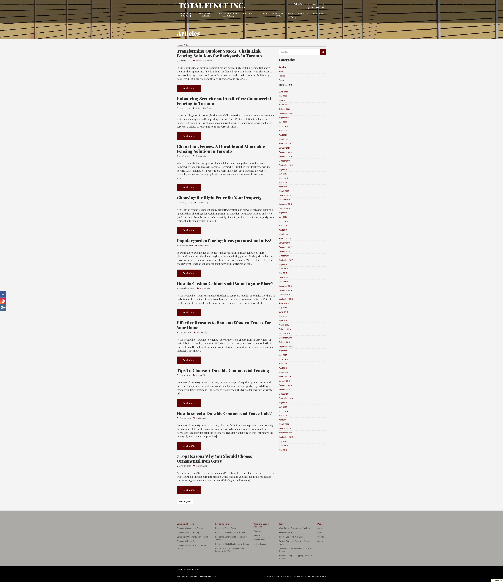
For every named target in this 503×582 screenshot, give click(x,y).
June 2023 (283, 91)
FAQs (290, 13)
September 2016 (286, 299)
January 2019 (284, 199)
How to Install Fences (288, 532)
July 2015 (283, 355)
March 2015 (284, 372)
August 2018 (284, 212)
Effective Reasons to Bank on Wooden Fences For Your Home (224, 325)
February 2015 (285, 376)
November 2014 (285, 389)
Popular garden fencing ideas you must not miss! (224, 240)
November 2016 (285, 290)
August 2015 (284, 350)
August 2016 (284, 303)
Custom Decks (259, 539)
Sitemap (320, 536)
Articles (263, 13)
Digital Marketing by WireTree (315, 576)
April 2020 (283, 135)
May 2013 (283, 450)
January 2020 (284, 147)
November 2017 (285, 251)
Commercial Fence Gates (187, 541)
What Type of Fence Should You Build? (295, 528)
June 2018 (283, 221)
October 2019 (284, 160)
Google (320, 541)
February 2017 (285, 277)
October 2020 (284, 109)
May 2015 (283, 363)
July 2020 (283, 122)
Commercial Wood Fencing (188, 532)
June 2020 (283, 126)
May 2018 (283, 225)
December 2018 (285, 204)
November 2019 (285, 156)
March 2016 (284, 324)
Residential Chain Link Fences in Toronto (232, 544)
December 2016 (285, 286)
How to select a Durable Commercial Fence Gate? (224, 413)
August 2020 (284, 117)
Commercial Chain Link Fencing (190, 528)
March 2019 (284, 191)
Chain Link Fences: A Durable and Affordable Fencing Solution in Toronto (221, 148)
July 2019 (283, 173)
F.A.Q (197, 569)
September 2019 (286, 165)
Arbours (256, 535)
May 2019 (283, 182)
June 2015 (283, 359)
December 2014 (285, 385)
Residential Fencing (205, 14)
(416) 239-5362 (316, 7)
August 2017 (284, 264)
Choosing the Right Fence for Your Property (219, 197)
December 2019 (285, 152)
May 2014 (283, 415)
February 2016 (285, 329)
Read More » (189, 88)
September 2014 (286, 398)
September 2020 (286, 113)
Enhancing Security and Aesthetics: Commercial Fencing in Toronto (224, 101)
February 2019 (285, 195)
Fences (209, 60)
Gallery (292, 17)
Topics (281, 523)
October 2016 (284, 294)
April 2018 (283, 229)
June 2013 (283, 445)
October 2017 (284, 255)
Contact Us (318, 13)
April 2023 (283, 100)
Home (179, 45)
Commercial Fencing (186, 14)
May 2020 (283, 130)
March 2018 (284, 234)
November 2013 (285, 432)
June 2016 (283, 311)
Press (281, 80)
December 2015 (285, 337)
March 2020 (284, 139)
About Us (302, 13)
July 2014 (283, 406)
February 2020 (285, 143)
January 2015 (284, 381)
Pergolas (257, 531)
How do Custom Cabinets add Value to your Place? (225, 283)
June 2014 (283, 411)
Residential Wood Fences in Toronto (230, 532)
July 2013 (283, 441)
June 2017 (283, 268)
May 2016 (283, 316)
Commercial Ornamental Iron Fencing (192, 536)
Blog (204, 60)
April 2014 (283, 419)
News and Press (278, 14)
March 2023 (284, 104)
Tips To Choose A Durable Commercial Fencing (223, 370)
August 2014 (284, 402)
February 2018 (285, 238)
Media (319, 523)
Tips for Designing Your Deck (291, 536)
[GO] (323, 52)
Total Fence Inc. (212, 5)
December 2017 (285, 247)
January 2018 (284, 242)
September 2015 (286, 346)
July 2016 (283, 307)
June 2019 (283, 178)
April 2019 (283, 186)
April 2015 (283, 368)
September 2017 (286, 260)
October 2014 (284, 393)
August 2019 (284, 169)
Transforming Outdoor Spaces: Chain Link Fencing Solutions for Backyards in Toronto (219, 53)
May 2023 (283, 96)
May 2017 (283, 273)
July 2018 (283, 217)
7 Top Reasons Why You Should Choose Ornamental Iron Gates (214, 458)
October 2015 (284, 342)
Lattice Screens (259, 544)
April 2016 (283, 320)
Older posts (185, 501)
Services (248, 13)
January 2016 (284, 333)
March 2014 (284, 424)
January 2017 (284, 281)
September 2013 (286, 437)
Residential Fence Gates (225, 528)
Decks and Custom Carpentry (228, 14)
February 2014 (285, 428)
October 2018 (284, 208)
